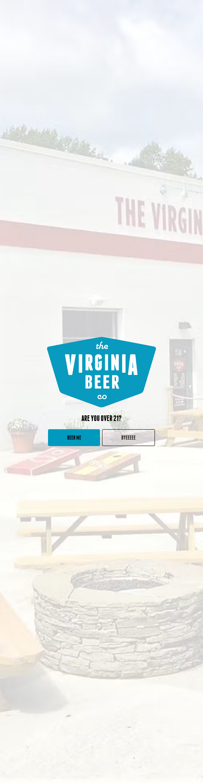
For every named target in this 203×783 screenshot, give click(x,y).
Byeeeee (128, 437)
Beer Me (74, 437)
